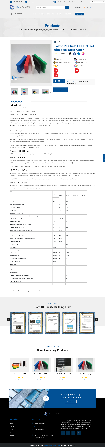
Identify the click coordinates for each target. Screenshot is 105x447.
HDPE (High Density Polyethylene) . (41, 30)
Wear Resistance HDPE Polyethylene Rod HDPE (20, 374)
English (93, 2)
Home (11, 423)
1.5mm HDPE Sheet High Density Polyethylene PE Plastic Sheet (41, 374)
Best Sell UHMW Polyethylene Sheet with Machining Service (85, 374)
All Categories (17, 14)
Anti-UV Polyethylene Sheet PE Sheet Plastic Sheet (63, 374)
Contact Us (70, 402)
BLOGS (59, 14)
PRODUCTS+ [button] (50, 14)
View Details (19, 380)
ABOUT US (42, 14)
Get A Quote (79, 14)
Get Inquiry (60, 90)
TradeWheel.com (71, 445)
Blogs (11, 432)
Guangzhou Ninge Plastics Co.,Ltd (51, 445)
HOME (34, 14)
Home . (21, 30)
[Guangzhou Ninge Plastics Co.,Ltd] (20, 7)
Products (27, 30)
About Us (12, 426)
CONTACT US (67, 14)
